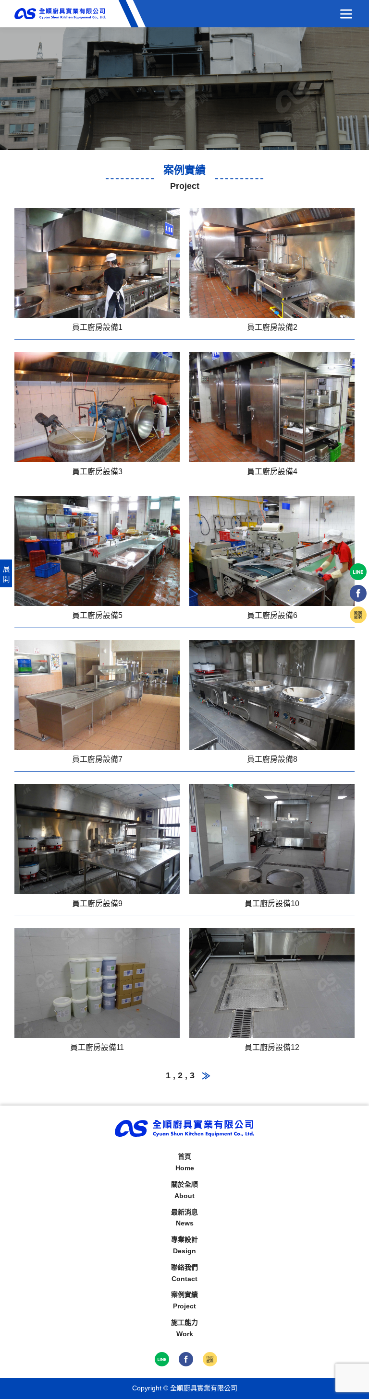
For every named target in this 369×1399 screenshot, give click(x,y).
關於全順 (184, 1190)
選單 (346, 13)
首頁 (184, 1162)
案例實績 (184, 1300)
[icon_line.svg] (162, 1359)
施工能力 (184, 1328)
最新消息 (184, 1217)
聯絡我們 (184, 1272)
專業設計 (184, 1245)
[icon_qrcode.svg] (210, 1359)
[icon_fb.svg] (186, 1359)
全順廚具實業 (60, 14)
